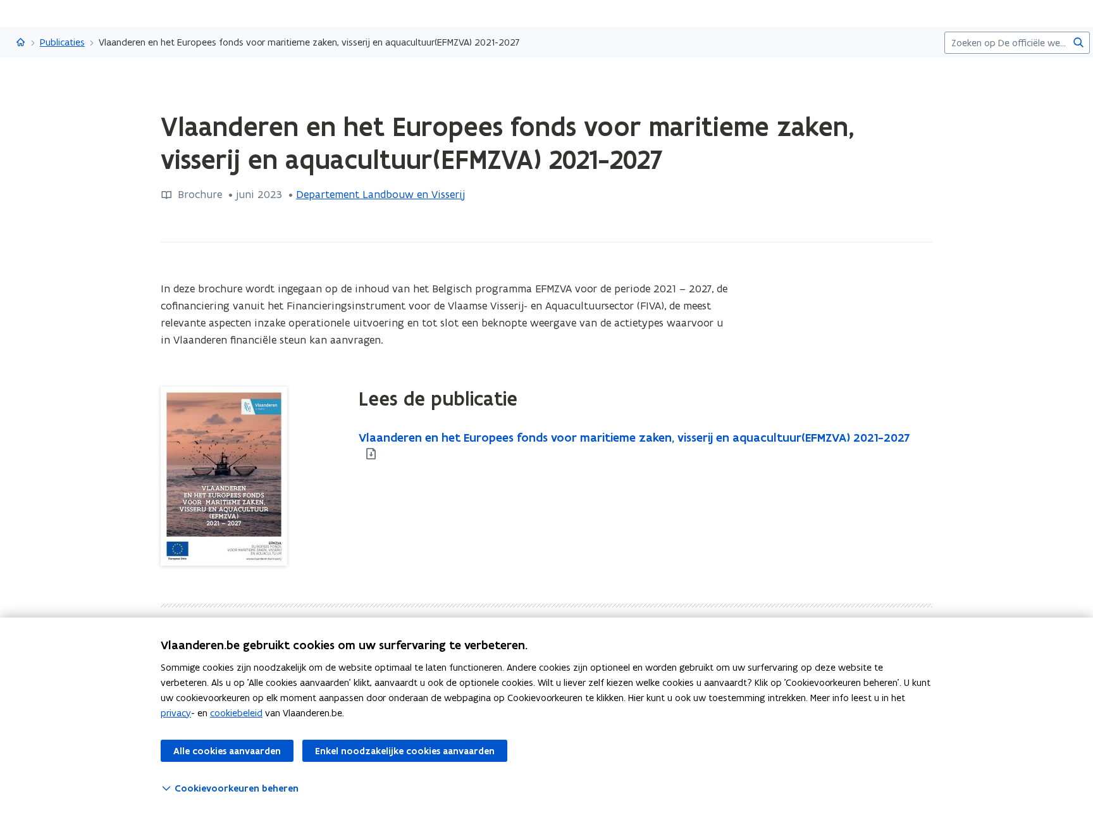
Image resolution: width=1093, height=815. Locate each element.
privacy (176, 713)
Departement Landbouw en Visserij (380, 194)
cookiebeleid (236, 713)
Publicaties (62, 42)
